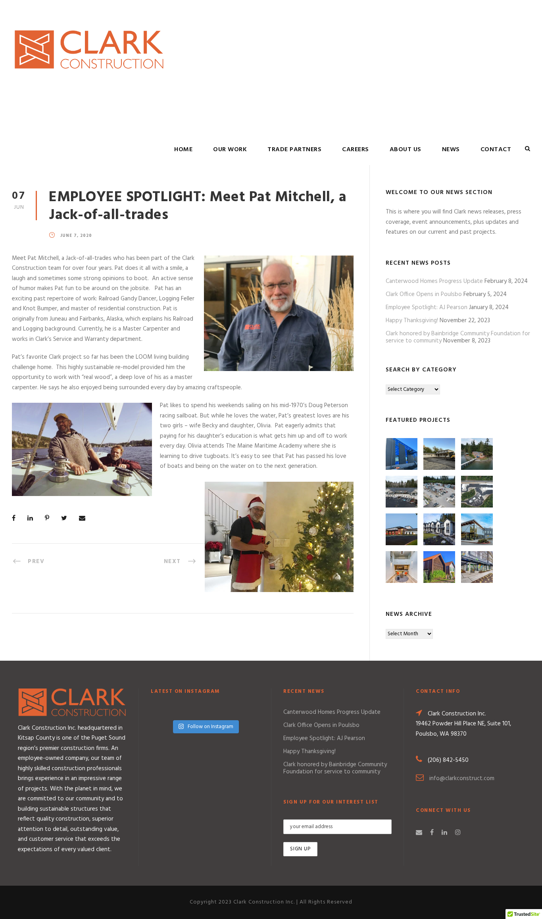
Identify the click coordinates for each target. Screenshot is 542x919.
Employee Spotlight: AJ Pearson (426, 307)
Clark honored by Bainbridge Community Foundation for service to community (335, 768)
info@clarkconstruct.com (461, 778)
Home (183, 149)
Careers (355, 149)
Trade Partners (294, 149)
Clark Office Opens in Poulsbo (424, 294)
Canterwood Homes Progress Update (434, 281)
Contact (495, 149)
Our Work (230, 149)
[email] (419, 833)
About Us (405, 149)
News (451, 149)
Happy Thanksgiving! (412, 320)
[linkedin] (444, 833)
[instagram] (458, 833)
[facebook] (432, 833)
